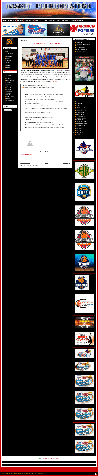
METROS (8, 55)
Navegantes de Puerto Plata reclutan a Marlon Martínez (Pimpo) (38, 97)
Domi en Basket (9, 87)
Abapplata (8, 75)
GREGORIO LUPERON (81, 123)
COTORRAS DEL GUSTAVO (83, 44)
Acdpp (7, 77)
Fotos (45, 20)
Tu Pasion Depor (10, 100)
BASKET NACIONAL (81, 109)
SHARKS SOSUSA (80, 47)
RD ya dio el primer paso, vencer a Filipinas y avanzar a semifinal (39, 122)
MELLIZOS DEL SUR (81, 51)
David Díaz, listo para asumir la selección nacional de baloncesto (38, 115)
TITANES (8, 64)
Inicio (5, 20)
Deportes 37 (9, 86)
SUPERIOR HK (80, 103)
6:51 (43, 85)
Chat (36, 20)
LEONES (8, 66)
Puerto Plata (12, 20)
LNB (7, 51)
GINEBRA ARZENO (81, 118)
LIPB (77, 105)
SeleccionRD (51, 87)
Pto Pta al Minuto (10, 96)
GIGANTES (9, 56)
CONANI (78, 130)
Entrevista (52, 20)
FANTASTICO (79, 120)
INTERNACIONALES (81, 111)
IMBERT (78, 134)
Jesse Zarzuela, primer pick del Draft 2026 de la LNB (36, 106)
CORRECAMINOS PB (81, 49)
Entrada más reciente (25, 163)
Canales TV (8, 82)
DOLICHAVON (79, 129)
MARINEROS (9, 53)
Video (58, 20)
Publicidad (65, 20)
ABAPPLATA (79, 42)
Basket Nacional (32, 87)
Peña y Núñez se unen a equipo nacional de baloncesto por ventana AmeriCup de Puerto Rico (44, 127)
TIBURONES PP (80, 112)
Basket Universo (10, 80)
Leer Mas (54, 81)
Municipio (80, 20)
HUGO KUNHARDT (81, 121)
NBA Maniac (9, 95)
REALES (8, 58)
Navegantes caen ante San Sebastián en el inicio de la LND (37, 112)
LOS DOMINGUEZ (80, 116)
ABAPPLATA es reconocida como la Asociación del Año (37, 120)
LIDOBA (78, 102)
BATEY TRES (79, 127)
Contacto (73, 20)
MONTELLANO (80, 132)
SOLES (7, 62)
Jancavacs (8, 93)
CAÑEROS (8, 60)
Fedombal (8, 89)
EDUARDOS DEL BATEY (82, 46)
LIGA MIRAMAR (80, 125)
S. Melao (8, 98)
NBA (41, 20)
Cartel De (8, 84)
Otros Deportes (29, 20)
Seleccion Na (44, 87)
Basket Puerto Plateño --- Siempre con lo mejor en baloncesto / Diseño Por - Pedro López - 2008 (24, 473)
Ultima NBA (9, 102)
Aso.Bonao (8, 78)
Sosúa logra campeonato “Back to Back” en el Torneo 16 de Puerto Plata (40, 99)
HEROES (8, 67)
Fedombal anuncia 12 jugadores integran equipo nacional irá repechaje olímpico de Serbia (44, 94)
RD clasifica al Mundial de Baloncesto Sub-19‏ (40, 43)
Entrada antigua (66, 163)
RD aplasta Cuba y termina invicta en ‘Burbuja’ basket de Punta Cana (39, 92)
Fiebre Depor (9, 91)
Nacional (20, 20)
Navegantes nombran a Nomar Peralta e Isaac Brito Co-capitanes (39, 117)
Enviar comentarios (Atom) (33, 165)
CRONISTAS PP (80, 114)
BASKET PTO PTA (80, 107)
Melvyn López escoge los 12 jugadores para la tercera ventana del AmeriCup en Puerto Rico (44, 124)
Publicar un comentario (26, 154)
